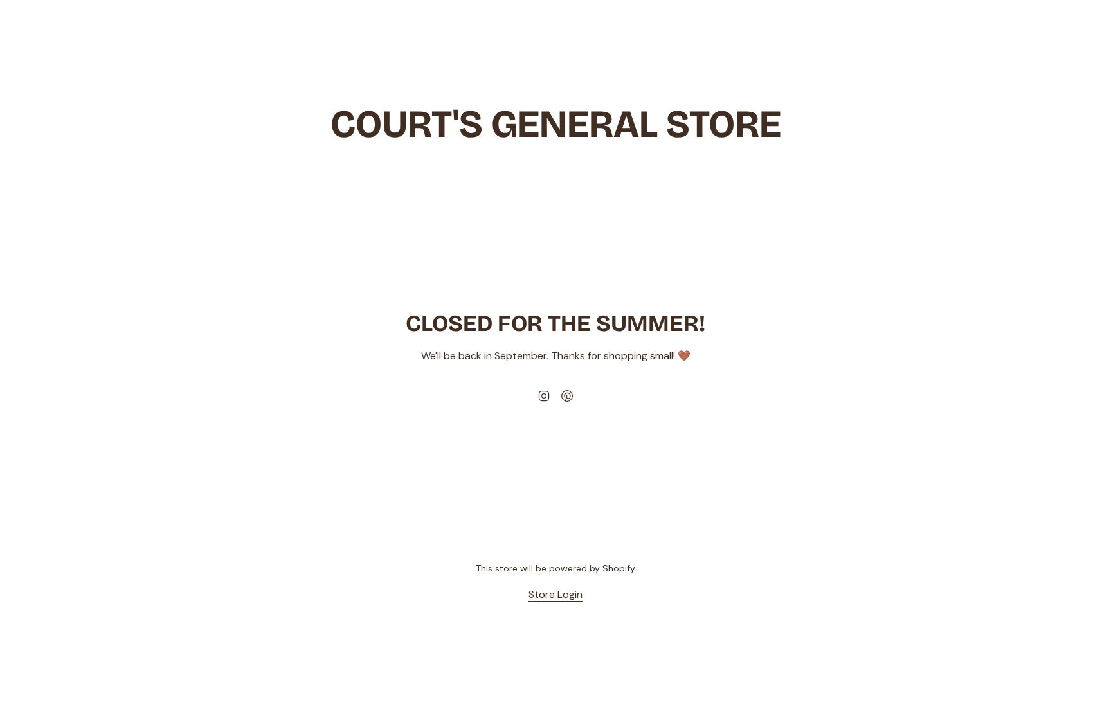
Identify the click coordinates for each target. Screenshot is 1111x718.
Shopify (618, 568)
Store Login (555, 594)
